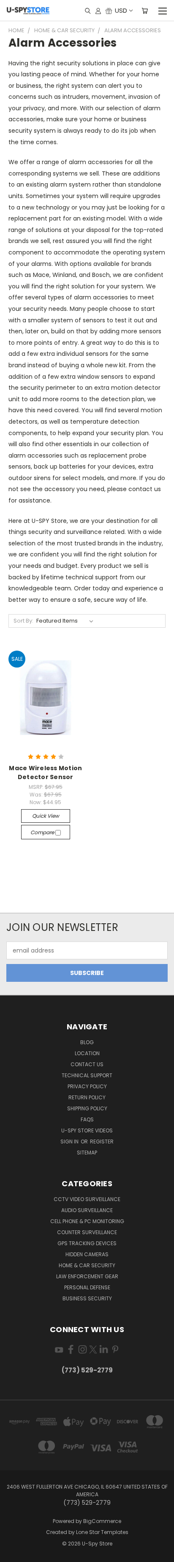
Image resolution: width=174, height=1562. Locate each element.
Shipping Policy (87, 1108)
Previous (13, 1553)
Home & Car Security (87, 1265)
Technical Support (87, 1075)
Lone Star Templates (102, 1532)
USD (121, 10)
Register (102, 1141)
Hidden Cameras (87, 1254)
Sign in (70, 1141)
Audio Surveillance (87, 1210)
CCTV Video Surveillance (87, 1199)
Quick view (45, 815)
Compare (42, 832)
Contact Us (87, 1064)
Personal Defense (87, 1287)
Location (87, 1053)
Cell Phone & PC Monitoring (87, 1221)
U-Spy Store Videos (87, 1130)
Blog (87, 1042)
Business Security (87, 1298)
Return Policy (87, 1097)
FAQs (87, 1119)
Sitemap (87, 1152)
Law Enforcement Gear (87, 1276)
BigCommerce (102, 1521)
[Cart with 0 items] (144, 10)
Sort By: (23, 621)
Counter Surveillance (87, 1232)
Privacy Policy (87, 1086)
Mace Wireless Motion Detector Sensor (45, 772)
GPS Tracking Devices (87, 1243)
